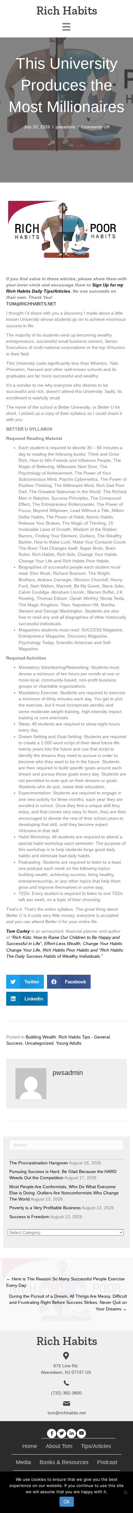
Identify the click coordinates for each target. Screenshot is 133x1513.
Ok (66, 1501)
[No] (125, 1492)
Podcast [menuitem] (107, 1462)
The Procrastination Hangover (38, 1162)
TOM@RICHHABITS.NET (31, 303)
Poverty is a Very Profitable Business (45, 1207)
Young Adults (68, 1043)
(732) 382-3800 (66, 1392)
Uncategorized (39, 1043)
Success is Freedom (29, 1216)
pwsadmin (65, 126)
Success (14, 1043)
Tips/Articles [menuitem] (96, 1446)
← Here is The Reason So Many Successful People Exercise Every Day (65, 1281)
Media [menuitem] (23, 1462)
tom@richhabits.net (67, 1412)
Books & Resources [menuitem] (64, 1462)
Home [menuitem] (29, 1446)
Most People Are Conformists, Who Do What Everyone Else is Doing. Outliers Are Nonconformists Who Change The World (64, 1193)
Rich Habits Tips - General (84, 1036)
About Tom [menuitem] (59, 1446)
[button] (51, 1433)
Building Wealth (41, 1036)
